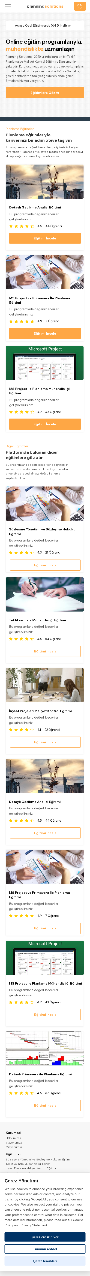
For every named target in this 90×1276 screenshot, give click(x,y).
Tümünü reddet (45, 1249)
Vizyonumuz (14, 1142)
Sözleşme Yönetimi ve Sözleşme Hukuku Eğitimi (38, 1159)
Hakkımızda (13, 1138)
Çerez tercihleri (45, 1261)
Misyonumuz (14, 1147)
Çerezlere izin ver (45, 1237)
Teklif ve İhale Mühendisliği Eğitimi (28, 1164)
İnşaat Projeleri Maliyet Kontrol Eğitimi (31, 1168)
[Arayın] (80, 6)
